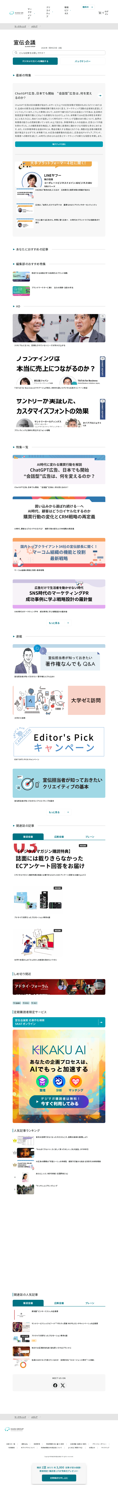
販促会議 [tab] (28, 836)
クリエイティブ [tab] (48, 12)
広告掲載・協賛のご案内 (79, 1444)
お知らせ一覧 (12, 1444)
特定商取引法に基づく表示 (56, 1444)
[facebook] (55, 1385)
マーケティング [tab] (30, 14)
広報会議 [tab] (59, 836)
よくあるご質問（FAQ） (77, 1447)
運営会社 (25, 1444)
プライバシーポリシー (101, 1444)
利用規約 (13, 1447)
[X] (63, 1385)
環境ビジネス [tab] (66, 10)
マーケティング (20, 26)
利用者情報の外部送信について (53, 1447)
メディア (34, 26)
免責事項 (38, 1444)
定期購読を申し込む (59, 1477)
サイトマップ (105, 1447)
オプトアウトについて (29, 1447)
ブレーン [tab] (89, 836)
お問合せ (93, 1447)
